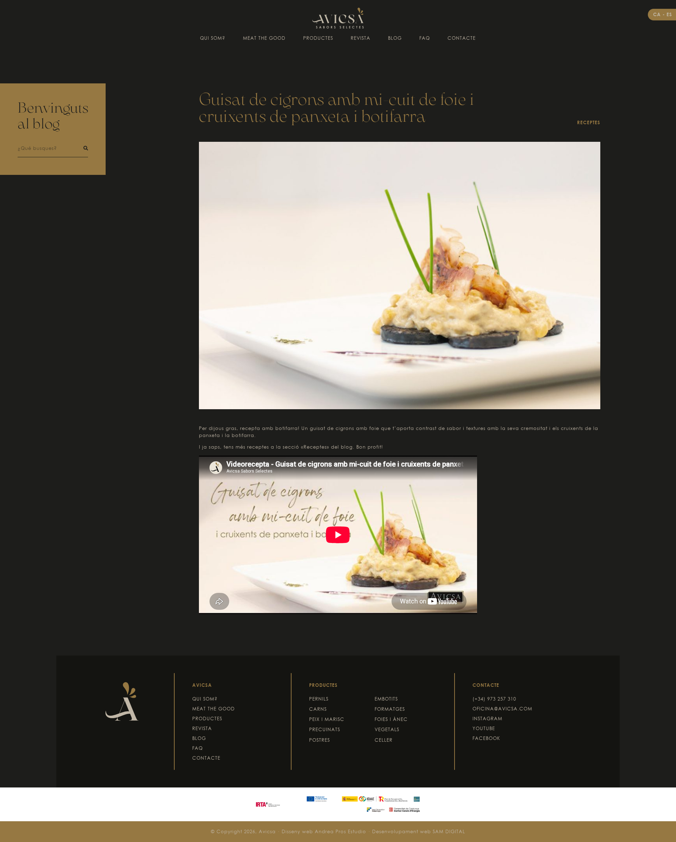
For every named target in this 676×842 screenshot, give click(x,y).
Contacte (461, 38)
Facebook (486, 738)
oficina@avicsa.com (502, 708)
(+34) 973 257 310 (494, 699)
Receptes (588, 122)
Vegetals (387, 729)
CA (658, 14)
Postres (319, 740)
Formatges (390, 709)
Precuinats (324, 729)
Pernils (318, 699)
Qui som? (212, 38)
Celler (384, 740)
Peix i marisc (326, 719)
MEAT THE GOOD (264, 38)
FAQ (424, 38)
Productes (318, 38)
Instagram (487, 718)
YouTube (483, 728)
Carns (318, 709)
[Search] (85, 148)
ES (669, 14)
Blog (395, 38)
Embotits (386, 699)
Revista (360, 38)
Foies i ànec (391, 719)
